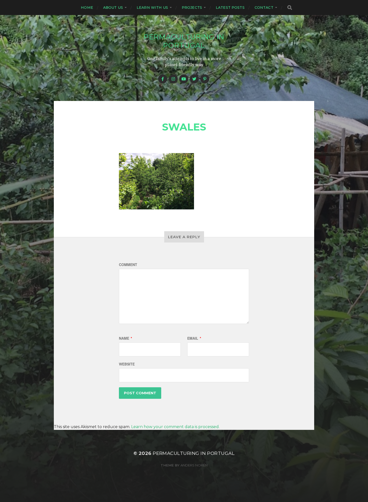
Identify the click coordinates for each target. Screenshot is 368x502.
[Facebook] (162, 78)
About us (113, 7)
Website (127, 363)
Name (125, 338)
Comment (128, 264)
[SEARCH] (289, 7)
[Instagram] (173, 78)
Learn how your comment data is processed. (175, 426)
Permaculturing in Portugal (184, 41)
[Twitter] (194, 78)
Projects (192, 7)
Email (194, 338)
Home (87, 7)
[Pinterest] (204, 78)
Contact (264, 7)
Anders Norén (194, 465)
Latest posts (230, 7)
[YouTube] (183, 78)
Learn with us (152, 7)
